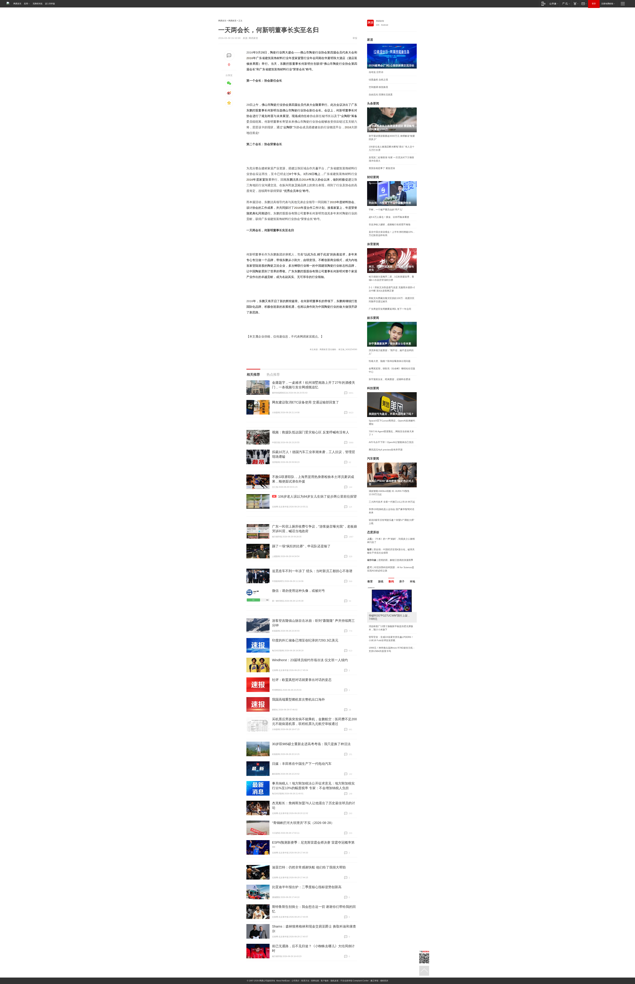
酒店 (342, 58)
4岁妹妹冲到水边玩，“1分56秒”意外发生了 (391, 658)
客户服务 (325, 981)
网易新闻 (380, 21)
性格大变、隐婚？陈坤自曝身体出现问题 (389, 361)
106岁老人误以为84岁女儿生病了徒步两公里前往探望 (317, 496)
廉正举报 (374, 981)
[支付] (575, 3)
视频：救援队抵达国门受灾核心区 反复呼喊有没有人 (310, 432)
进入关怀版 (50, 3)
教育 (370, 581)
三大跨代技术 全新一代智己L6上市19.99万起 (392, 501)
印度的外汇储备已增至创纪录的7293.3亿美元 (305, 640)
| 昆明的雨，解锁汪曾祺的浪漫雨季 (390, 560)
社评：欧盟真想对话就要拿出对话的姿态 (302, 680)
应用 (26, 3)
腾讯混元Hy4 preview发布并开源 (385, 449)
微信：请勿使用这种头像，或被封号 (298, 590)
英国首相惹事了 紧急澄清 (382, 168)
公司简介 (295, 981)
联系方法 (305, 981)
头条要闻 (373, 103)
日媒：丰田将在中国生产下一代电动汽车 (302, 763)
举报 (355, 38)
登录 (594, 3)
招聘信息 (315, 981)
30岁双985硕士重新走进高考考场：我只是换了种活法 (311, 744)
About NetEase (283, 981)
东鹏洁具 (293, 179)
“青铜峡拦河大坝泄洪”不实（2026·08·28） (303, 823)
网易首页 (17, 3)
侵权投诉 (384, 981)
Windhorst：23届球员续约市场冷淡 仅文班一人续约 (310, 660)
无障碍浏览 (37, 3)
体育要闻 (373, 244)
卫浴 (297, 185)
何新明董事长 (345, 110)
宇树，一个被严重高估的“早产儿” (386, 209)
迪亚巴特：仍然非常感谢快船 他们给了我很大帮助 (309, 867)
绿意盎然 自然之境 (378, 79)
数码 (391, 581)
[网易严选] (565, 3)
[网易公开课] (554, 3)
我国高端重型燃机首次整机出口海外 (298, 699)
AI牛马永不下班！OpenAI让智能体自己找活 (391, 442)
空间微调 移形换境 (378, 87)
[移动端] (543, 3)
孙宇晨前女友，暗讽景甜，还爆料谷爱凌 (389, 379)
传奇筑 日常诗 (376, 72)
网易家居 (232, 21)
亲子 (401, 581)
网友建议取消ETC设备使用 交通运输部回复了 (305, 402)
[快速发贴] (229, 55)
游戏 (380, 581)
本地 (412, 581)
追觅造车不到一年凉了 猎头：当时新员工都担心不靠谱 (312, 571)
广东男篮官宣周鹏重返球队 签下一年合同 (390, 309)
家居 (370, 39)
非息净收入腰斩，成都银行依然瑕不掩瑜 (389, 224)
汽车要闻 (373, 458)
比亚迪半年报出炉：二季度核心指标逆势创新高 (306, 887)
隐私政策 (335, 981)
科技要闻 (373, 388)
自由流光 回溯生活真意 (381, 94)
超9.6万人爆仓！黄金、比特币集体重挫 (389, 217)
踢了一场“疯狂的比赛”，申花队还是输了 (301, 546)
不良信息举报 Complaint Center (354, 981)
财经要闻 (373, 177)
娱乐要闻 (373, 318)
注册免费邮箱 (607, 3)
